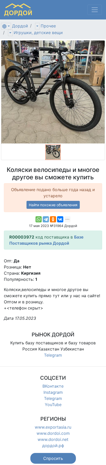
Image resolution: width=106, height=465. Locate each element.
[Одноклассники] (53, 219)
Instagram (53, 392)
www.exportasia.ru (53, 427)
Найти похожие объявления (53, 205)
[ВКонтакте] (60, 219)
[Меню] (94, 10)
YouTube (53, 404)
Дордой (20, 25)
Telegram (53, 355)
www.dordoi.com (53, 433)
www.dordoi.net (53, 439)
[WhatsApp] (39, 219)
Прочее (48, 25)
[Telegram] (46, 219)
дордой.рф (53, 445)
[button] (53, 458)
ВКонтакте (53, 386)
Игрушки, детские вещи (38, 32)
